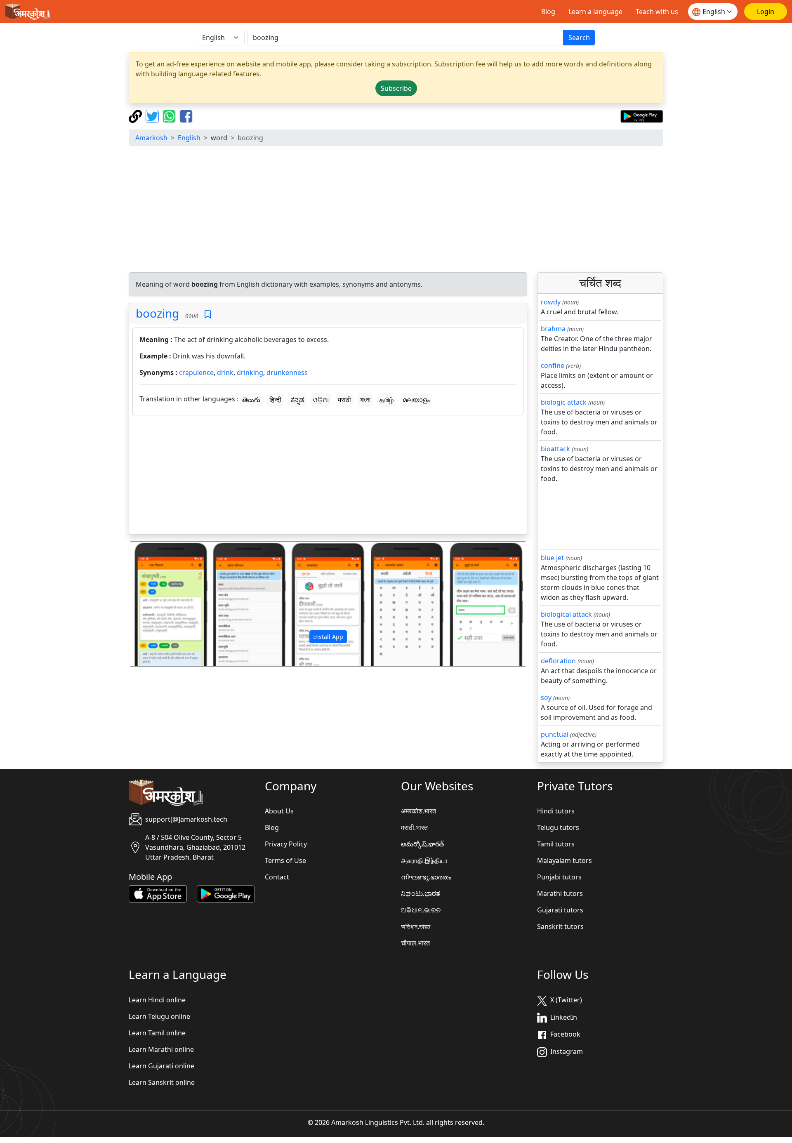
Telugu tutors (558, 827)
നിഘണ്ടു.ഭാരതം (426, 876)
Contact (277, 876)
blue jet (552, 557)
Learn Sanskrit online (162, 1082)
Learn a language (595, 11)
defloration (558, 660)
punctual (554, 734)
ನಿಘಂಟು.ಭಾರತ (420, 893)
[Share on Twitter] (153, 115)
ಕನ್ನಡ (297, 399)
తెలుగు (251, 399)
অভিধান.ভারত (415, 926)
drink (225, 372)
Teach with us (657, 11)
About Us (279, 810)
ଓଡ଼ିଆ (321, 399)
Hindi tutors (556, 810)
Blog (548, 11)
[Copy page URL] (136, 115)
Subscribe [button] (396, 88)
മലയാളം (416, 399)
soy (546, 697)
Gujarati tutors (560, 909)
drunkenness (287, 372)
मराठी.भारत (414, 827)
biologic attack (564, 402)
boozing (157, 313)
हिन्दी (275, 399)
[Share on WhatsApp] (170, 115)
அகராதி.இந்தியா (424, 860)
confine (552, 365)
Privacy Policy (286, 843)
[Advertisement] (396, 210)
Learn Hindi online (157, 999)
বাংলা (365, 399)
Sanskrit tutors (560, 926)
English (189, 137)
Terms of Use (285, 860)
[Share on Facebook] (186, 115)
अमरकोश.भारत (418, 810)
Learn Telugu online (159, 1016)
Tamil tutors (556, 843)
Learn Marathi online (161, 1049)
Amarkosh (151, 137)
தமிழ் (387, 399)
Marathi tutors (560, 893)
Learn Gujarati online (161, 1065)
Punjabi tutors (559, 876)
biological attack (566, 614)
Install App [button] (328, 637)
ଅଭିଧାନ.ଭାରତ (421, 909)
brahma (553, 328)
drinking (250, 372)
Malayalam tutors (564, 860)
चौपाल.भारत (415, 942)
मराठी (344, 399)
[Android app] (226, 893)
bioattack (555, 448)
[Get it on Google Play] (641, 115)
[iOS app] (158, 893)
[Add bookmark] (208, 314)
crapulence (196, 372)
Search (579, 37)
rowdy (551, 301)
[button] (159, 604)
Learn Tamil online (157, 1032)
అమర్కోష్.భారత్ (422, 843)
